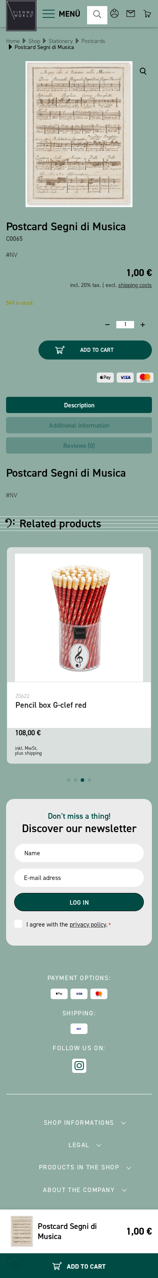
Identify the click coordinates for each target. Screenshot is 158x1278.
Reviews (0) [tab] (79, 445)
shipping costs (135, 285)
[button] (68, 780)
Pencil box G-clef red (50, 705)
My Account (114, 14)
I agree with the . (68, 924)
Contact (131, 14)
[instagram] (79, 1066)
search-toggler (97, 15)
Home (13, 41)
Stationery (61, 41)
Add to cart (96, 350)
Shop (34, 41)
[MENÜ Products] (49, 14)
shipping (33, 753)
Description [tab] (79, 405)
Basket (147, 14)
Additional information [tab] (79, 425)
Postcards (93, 41)
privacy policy (88, 924)
